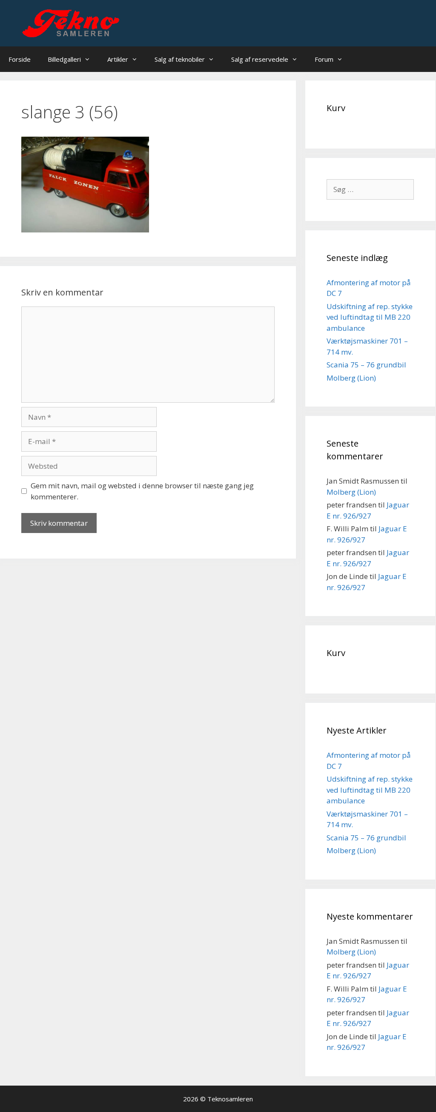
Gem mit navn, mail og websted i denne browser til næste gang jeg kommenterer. (142, 491)
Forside (20, 59)
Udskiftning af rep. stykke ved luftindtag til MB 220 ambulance (370, 317)
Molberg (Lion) (351, 378)
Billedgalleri (64, 59)
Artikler (117, 59)
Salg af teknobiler (180, 59)
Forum (324, 59)
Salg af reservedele (259, 59)
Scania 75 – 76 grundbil (366, 365)
